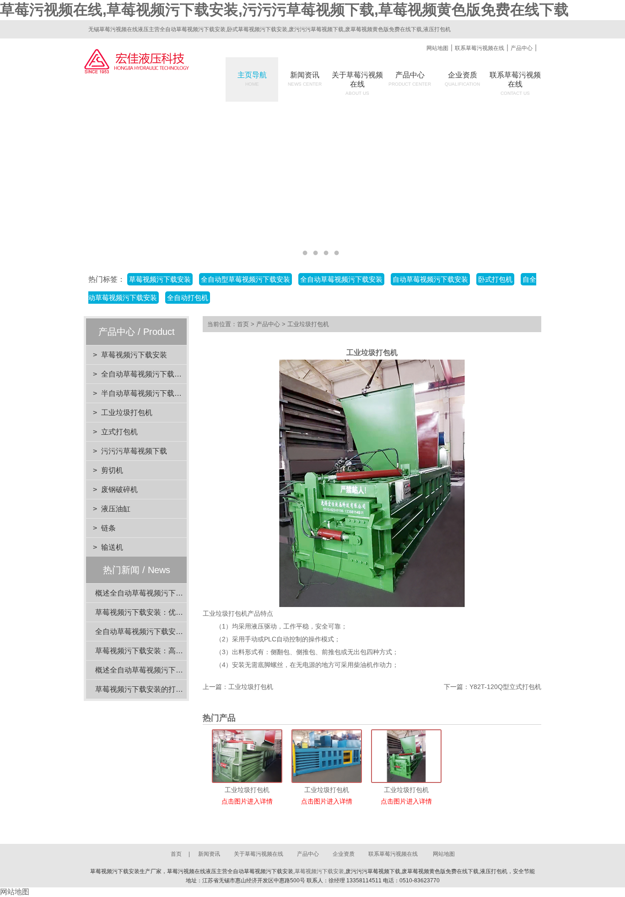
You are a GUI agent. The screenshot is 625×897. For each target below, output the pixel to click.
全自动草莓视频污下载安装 (145, 374)
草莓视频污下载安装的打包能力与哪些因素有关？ (175, 689)
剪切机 (112, 470)
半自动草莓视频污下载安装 (145, 393)
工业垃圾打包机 (126, 412)
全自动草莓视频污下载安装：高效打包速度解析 (172, 631)
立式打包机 (119, 432)
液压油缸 (115, 509)
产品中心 (522, 48)
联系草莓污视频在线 (479, 48)
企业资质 (462, 79)
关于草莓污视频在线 (258, 854)
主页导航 (252, 79)
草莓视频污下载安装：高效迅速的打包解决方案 (172, 651)
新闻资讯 (305, 79)
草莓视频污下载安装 (134, 355)
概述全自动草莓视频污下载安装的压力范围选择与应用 (183, 593)
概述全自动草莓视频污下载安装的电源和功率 (168, 670)
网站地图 (437, 48)
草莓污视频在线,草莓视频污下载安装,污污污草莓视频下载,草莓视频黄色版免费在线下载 (284, 9)
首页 (243, 324)
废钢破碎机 (119, 489)
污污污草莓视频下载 (134, 451)
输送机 (112, 547)
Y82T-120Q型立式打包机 (505, 686)
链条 (108, 528)
